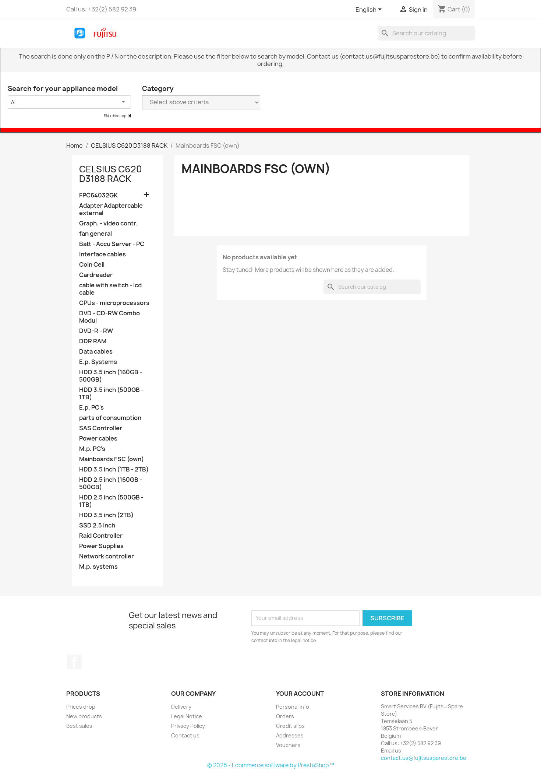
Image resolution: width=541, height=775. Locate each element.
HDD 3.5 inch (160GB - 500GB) (110, 375)
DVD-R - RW (96, 331)
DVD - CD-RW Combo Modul (109, 317)
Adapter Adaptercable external (111, 209)
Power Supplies (101, 546)
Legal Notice (186, 716)
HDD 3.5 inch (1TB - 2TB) (114, 469)
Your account (300, 694)
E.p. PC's (91, 407)
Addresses (290, 735)
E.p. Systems (98, 362)
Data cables (96, 351)
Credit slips (290, 725)
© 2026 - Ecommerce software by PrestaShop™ (270, 765)
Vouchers (288, 744)
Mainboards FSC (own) (111, 459)
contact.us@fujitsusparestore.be (423, 757)
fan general (95, 234)
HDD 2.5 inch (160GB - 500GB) (110, 483)
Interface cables (102, 254)
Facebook (74, 662)
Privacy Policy (188, 725)
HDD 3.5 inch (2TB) (106, 515)
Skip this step (115, 115)
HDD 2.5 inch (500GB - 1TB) (111, 501)
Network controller (106, 556)
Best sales (79, 725)
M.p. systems (98, 567)
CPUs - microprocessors (114, 303)
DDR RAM (92, 341)
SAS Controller (100, 428)
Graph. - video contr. (108, 223)
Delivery (181, 706)
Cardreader (96, 275)
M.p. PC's (92, 449)
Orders (285, 716)
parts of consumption (110, 418)
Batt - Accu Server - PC (111, 244)
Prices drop (80, 706)
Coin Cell (92, 265)
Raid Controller (101, 536)
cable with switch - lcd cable (110, 289)
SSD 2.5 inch (97, 525)
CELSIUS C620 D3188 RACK (110, 174)
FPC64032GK (98, 195)
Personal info (292, 706)
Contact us (185, 735)
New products (84, 716)
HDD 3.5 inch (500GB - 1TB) (111, 393)
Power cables (98, 438)
